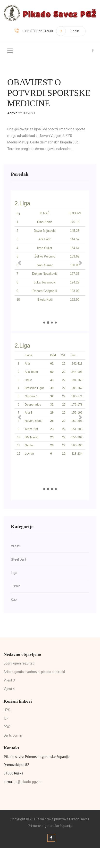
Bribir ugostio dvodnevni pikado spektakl (34, 672)
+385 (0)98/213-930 (37, 31)
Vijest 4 (9, 689)
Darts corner (13, 735)
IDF (6, 718)
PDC (7, 727)
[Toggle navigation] (10, 50)
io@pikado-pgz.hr (28, 782)
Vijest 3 (9, 680)
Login (75, 31)
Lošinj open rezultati (19, 663)
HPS (7, 710)
